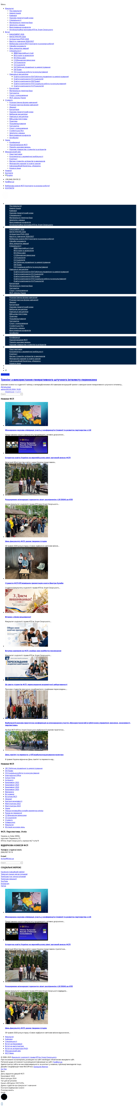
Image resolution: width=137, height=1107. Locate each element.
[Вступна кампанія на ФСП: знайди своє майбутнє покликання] (26, 646)
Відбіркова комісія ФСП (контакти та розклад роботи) (31, 44)
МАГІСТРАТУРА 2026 (17, 36)
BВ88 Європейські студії (24, 53)
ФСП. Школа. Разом (17, 98)
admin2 (4, 389)
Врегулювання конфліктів (20, 27)
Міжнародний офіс (13, 152)
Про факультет (15, 11)
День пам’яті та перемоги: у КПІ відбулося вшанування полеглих (34, 754)
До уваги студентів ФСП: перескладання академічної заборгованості (36, 684)
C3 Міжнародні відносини (24, 60)
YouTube (4, 881)
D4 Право (9, 771)
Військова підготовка (18, 119)
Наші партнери (15, 154)
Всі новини (9, 794)
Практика (13, 121)
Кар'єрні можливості (13, 801)
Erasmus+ (13, 159)
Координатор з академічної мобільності (26, 156)
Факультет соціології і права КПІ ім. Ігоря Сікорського (34, 1057)
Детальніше (6, 387)
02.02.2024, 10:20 (14, 389)
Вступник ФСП (11, 796)
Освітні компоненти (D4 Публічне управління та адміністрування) (41, 76)
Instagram (5, 883)
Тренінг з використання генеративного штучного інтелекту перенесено (49, 379)
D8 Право (18, 69)
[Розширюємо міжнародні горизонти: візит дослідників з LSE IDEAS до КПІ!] (26, 495)
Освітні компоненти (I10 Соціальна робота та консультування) (40, 83)
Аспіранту (9, 780)
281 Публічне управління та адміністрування (23, 768)
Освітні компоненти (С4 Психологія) (29, 86)
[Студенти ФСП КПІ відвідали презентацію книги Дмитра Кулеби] (26, 578)
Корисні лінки (15, 168)
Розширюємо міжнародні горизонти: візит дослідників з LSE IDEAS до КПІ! (39, 499)
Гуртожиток (14, 93)
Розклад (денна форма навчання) (23, 102)
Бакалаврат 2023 (12, 785)
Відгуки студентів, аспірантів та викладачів (27, 161)
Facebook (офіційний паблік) (13, 872)
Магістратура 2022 (13, 803)
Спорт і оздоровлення (18, 95)
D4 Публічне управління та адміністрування (32, 67)
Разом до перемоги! (13, 813)
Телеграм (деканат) (9, 879)
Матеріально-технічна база (21, 22)
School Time (10, 778)
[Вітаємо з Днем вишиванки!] (26, 612)
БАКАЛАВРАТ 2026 (16, 34)
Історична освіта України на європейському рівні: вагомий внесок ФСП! (38, 457)
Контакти (9, 173)
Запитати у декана (17, 25)
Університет (10, 822)
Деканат (12, 107)
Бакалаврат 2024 (12, 787)
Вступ (7, 32)
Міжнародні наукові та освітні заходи (25, 163)
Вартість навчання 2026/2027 (21, 41)
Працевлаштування (17, 123)
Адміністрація (15, 13)
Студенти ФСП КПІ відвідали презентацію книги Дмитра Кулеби (34, 583)
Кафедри (13, 15)
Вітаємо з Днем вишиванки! (18, 617)
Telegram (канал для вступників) (14, 874)
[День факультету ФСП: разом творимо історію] (26, 537)
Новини (8, 170)
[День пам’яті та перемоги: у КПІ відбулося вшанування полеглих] (26, 750)
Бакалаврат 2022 (12, 782)
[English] (9, 175)
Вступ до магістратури (14, 1046)
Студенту (9, 100)
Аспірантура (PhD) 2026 (19, 39)
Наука (7, 140)
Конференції (14, 142)
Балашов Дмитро (41, 1066)
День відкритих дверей (19, 48)
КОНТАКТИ (9, 188)
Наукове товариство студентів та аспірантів (27, 149)
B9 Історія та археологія (24, 55)
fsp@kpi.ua (9, 181)
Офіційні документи (17, 46)
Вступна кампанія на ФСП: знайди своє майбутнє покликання (33, 651)
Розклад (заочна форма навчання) (23, 105)
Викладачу (9, 792)
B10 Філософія (20, 58)
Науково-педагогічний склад (21, 18)
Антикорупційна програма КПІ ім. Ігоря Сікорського (31, 29)
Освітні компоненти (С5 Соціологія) (28, 79)
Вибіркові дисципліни (18, 114)
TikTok (3, 886)
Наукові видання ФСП (18, 145)
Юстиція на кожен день (15, 827)
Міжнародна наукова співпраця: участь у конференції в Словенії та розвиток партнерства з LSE (48, 430)
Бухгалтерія (14, 88)
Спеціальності (15, 20)
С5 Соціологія (19, 65)
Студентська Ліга (16, 130)
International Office (13, 775)
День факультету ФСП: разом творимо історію (26, 541)
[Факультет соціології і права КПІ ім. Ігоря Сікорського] (5, 199)
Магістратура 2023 (13, 806)
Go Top (4, 1069)
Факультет (9, 8)
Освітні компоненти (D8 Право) (27, 81)
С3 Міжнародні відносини (16, 815)
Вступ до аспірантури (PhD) (16, 1048)
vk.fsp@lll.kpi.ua (7, 858)
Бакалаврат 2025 (12, 789)
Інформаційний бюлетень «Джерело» (25, 166)
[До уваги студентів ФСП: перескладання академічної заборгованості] (26, 680)
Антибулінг (14, 137)
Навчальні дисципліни (18, 74)
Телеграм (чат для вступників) (13, 876)
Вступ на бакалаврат (13, 1044)
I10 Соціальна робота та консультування (31, 72)
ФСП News (9, 1053)
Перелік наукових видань (20, 147)
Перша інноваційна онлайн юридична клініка (24, 810)
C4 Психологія (19, 62)
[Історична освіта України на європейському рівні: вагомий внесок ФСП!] (26, 453)
